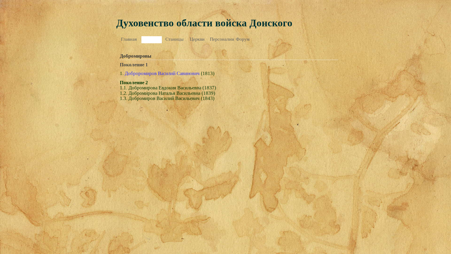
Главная (129, 39)
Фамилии (151, 39)
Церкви (197, 39)
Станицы (174, 39)
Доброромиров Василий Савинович (162, 73)
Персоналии (220, 39)
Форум (243, 39)
